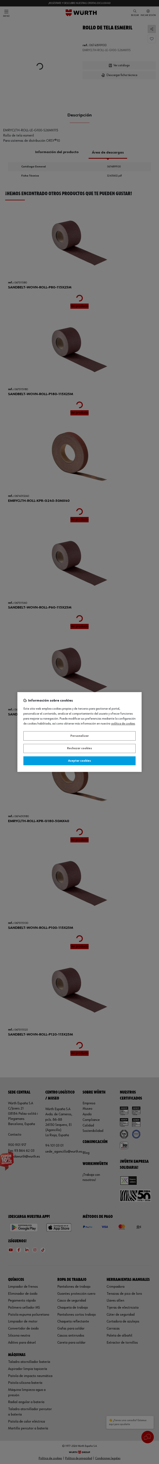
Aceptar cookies (79, 760)
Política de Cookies (123, 724)
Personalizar (79, 735)
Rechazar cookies (79, 748)
